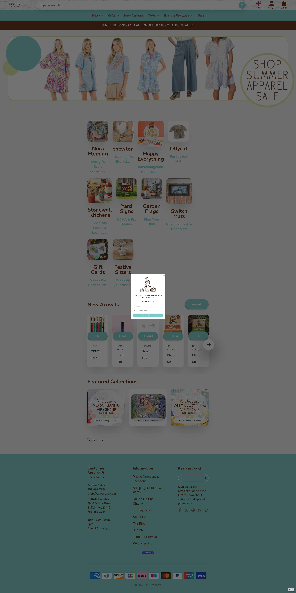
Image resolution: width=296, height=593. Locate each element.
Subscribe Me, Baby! (148, 315)
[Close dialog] (164, 275)
